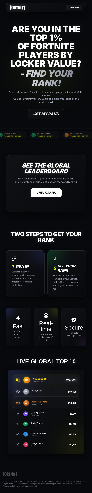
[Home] (17, 7)
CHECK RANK (46, 192)
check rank (74, 7)
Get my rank (46, 114)
